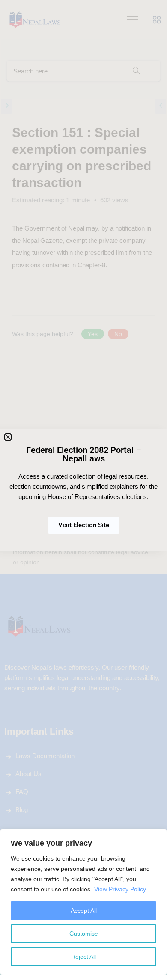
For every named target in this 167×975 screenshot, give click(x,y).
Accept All (84, 910)
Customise (83, 933)
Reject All (83, 956)
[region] (83, 902)
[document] (83, 487)
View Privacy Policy (120, 889)
